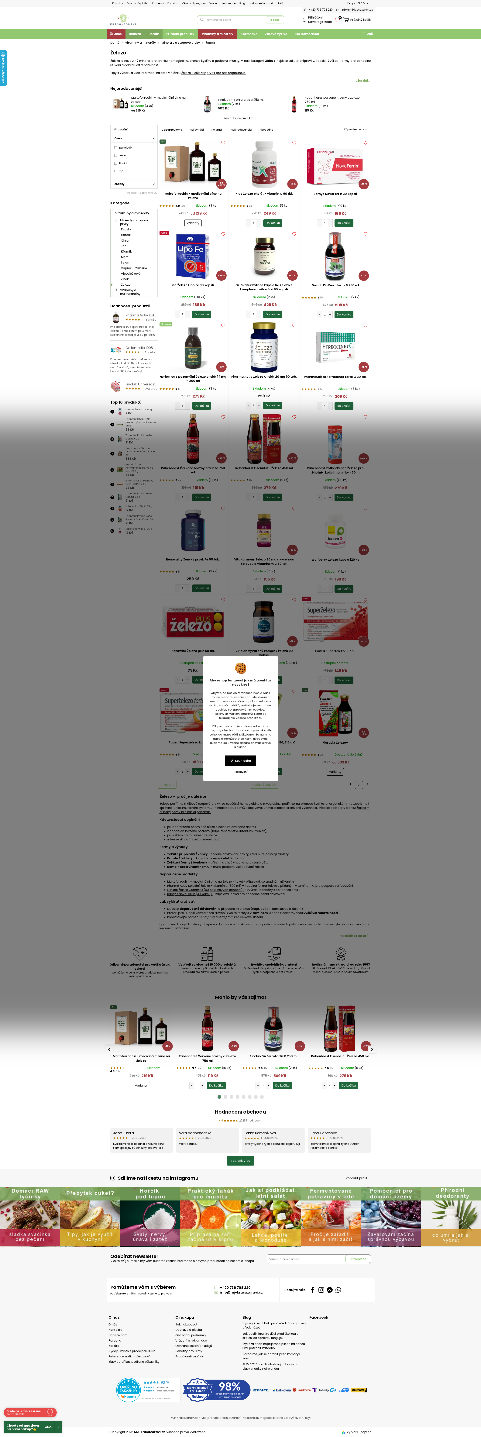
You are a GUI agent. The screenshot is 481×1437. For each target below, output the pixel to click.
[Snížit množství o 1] (248, 223)
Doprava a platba (188, 1330)
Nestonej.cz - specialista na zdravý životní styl (276, 1418)
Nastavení (240, 772)
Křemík (126, 251)
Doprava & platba (138, 3)
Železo (126, 284)
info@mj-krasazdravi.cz (241, 1292)
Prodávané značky (189, 1356)
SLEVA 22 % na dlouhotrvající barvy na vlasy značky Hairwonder (270, 1366)
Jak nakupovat (186, 1324)
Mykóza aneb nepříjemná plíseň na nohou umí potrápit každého (273, 1346)
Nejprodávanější (241, 130)
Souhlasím (243, 761)
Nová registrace (320, 22)
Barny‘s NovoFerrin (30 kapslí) (190, 894)
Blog (242, 3)
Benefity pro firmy (188, 1351)
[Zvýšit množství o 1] (258, 223)
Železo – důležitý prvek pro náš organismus (213, 73)
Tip (121, 171)
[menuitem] (116, 34)
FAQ (280, 3)
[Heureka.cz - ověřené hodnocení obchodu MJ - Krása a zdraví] (148, 1390)
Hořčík (126, 235)
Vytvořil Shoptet (359, 1432)
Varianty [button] (141, 1085)
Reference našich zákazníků (129, 1356)
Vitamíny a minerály (132, 213)
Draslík (126, 229)
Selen (125, 262)
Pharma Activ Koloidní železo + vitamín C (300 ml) (204, 886)
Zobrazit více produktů (238, 118)
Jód (123, 246)
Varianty (193, 223)
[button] (141, 1081)
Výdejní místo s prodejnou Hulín (131, 1351)
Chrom (126, 240)
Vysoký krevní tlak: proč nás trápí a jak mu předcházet (274, 1325)
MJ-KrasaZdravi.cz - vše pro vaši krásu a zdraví (206, 1418)
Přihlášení (315, 18)
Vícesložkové (131, 273)
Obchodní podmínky (190, 1335)
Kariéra (113, 1346)
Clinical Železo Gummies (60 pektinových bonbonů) (206, 890)
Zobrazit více (240, 1161)
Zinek (125, 279)
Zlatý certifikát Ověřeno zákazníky (134, 1362)
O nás (112, 1324)
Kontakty (117, 3)
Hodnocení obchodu (261, 3)
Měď (124, 257)
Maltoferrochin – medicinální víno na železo (200, 881)
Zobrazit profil (356, 1178)
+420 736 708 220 (235, 1287)
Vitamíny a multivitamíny (130, 292)
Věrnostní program (194, 3)
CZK (363, 3)
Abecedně (266, 130)
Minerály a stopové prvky (134, 222)
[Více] (368, 34)
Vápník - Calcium (134, 268)
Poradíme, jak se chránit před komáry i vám (271, 1356)
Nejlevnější (197, 130)
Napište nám (117, 1335)
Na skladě (125, 148)
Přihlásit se (357, 1259)
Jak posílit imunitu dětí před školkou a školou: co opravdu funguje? (270, 1336)
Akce (122, 155)
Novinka (124, 163)
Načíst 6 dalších (264, 785)
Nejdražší (217, 130)
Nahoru (169, 785)
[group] (141, 1047)
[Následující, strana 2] (359, 785)
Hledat (274, 20)
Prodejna (158, 3)
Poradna (172, 3)
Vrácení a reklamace (222, 3)
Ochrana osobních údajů (193, 1346)
